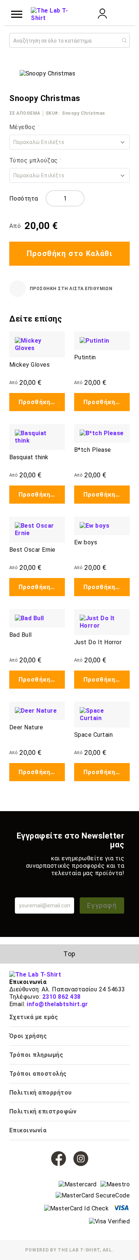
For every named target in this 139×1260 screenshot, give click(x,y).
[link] (102, 16)
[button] (69, 142)
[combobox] (69, 40)
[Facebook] (58, 1158)
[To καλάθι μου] (122, 14)
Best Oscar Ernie (32, 549)
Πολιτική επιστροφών (42, 1111)
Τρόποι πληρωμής (36, 1054)
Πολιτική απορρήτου (40, 1092)
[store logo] (49, 14)
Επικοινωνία (27, 1130)
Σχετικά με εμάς (33, 1017)
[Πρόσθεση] (78, 198)
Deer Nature (26, 727)
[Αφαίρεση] (51, 198)
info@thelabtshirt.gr (57, 1004)
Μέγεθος (23, 127)
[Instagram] (80, 1158)
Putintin (85, 357)
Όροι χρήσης (28, 1035)
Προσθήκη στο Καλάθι (42, 402)
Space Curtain (93, 734)
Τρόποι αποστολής (38, 1073)
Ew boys (85, 542)
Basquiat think (29, 457)
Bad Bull (20, 634)
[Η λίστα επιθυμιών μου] (82, 13)
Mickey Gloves (29, 364)
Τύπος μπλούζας (34, 160)
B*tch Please (92, 449)
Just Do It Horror (98, 642)
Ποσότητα (23, 198)
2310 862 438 (61, 996)
